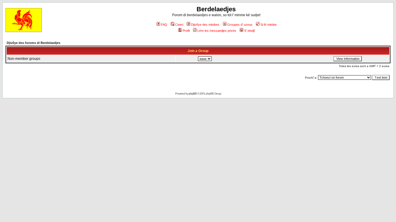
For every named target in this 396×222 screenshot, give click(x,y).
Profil (186, 30)
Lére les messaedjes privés (216, 30)
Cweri (179, 24)
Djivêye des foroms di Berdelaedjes (33, 43)
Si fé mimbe (268, 24)
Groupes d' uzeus (240, 24)
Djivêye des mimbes (205, 24)
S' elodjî (249, 30)
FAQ (164, 24)
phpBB (193, 93)
